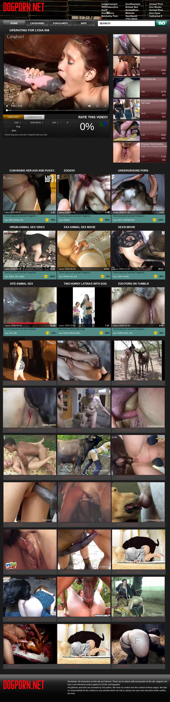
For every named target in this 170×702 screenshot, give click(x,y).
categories (37, 23)
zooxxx (66, 220)
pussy (16, 220)
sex (16, 276)
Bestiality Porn (109, 16)
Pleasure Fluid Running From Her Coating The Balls (154, 145)
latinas (72, 333)
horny (65, 333)
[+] (100, 124)
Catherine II (155, 16)
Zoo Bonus (107, 13)
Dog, (18, 126)
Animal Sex (131, 7)
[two (78, 333)
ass (21, 220)
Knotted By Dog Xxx (150, 122)
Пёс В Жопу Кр (148, 79)
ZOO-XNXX (131, 19)
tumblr (120, 333)
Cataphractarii (109, 4)
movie (66, 276)
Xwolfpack (131, 16)
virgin (21, 276)
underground (128, 220)
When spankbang (149, 36)
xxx (75, 276)
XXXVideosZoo (109, 7)
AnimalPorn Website (131, 11)
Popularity (60, 23)
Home (14, 23)
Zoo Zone (154, 13)
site (15, 333)
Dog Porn (24, 10)
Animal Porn (156, 4)
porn (120, 220)
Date (84, 23)
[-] (105, 124)
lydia (14, 130)
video (11, 276)
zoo (130, 333)
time (11, 220)
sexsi (120, 276)
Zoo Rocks (155, 7)
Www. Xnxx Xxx (148, 57)
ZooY (104, 10)
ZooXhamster (132, 4)
